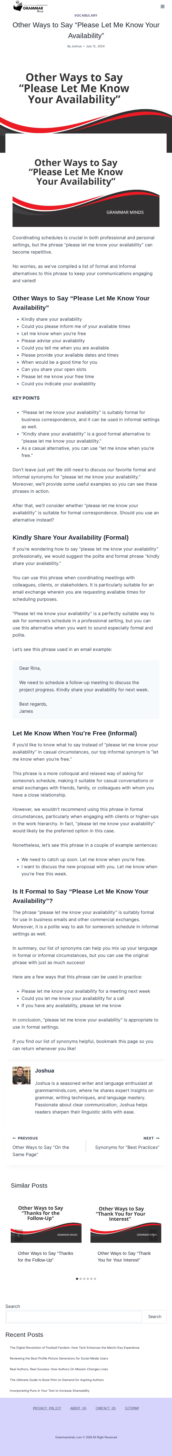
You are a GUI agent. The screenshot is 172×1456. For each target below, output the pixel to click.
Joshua (76, 46)
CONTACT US (106, 1408)
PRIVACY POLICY (47, 1408)
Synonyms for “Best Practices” (127, 1143)
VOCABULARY (86, 15)
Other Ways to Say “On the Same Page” (41, 1146)
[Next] (153, 1235)
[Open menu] (162, 6)
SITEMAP (132, 1408)
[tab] (77, 1279)
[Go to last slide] (19, 1235)
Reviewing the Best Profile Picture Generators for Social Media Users (59, 1358)
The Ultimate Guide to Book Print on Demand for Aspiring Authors (57, 1380)
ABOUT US (78, 1408)
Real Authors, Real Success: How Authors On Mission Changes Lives (59, 1369)
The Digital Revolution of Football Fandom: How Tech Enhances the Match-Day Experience (75, 1347)
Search (12, 1306)
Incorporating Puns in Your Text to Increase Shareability (49, 1390)
